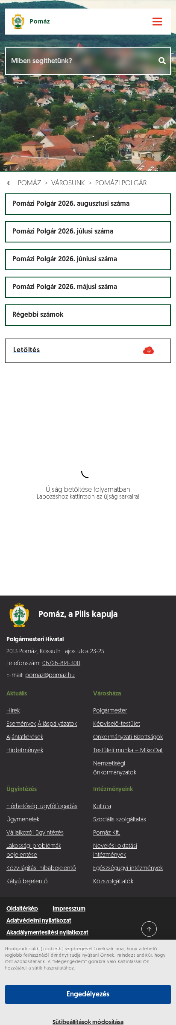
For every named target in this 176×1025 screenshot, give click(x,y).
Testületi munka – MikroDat (128, 751)
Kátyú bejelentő (27, 882)
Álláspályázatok (57, 724)
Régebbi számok (38, 315)
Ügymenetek (22, 820)
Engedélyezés (88, 994)
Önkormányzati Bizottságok (128, 737)
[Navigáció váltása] (157, 21)
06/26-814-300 (61, 663)
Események (21, 724)
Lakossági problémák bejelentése (33, 851)
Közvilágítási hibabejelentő (41, 868)
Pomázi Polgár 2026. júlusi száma (62, 231)
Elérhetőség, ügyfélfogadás (41, 806)
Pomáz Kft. (106, 833)
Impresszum (69, 909)
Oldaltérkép (22, 909)
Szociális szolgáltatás (119, 820)
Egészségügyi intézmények (128, 868)
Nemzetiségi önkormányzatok (114, 768)
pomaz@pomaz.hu (50, 675)
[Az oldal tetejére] (149, 929)
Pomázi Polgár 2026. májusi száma (64, 287)
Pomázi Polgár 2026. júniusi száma (64, 259)
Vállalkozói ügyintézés (34, 833)
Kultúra (102, 806)
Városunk (68, 183)
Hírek (13, 711)
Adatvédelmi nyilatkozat (38, 921)
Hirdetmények (24, 751)
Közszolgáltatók (113, 882)
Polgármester (110, 711)
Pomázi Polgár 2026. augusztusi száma (70, 204)
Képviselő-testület (116, 724)
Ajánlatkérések (24, 737)
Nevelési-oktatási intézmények (115, 851)
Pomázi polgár (121, 183)
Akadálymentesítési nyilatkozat (47, 933)
